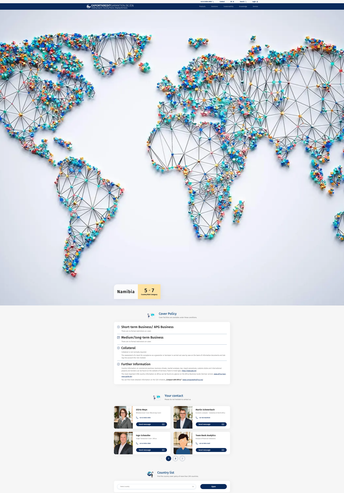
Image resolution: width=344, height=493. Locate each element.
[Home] (110, 6)
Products (202, 6)
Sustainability (228, 6)
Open (213, 486)
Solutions (214, 6)
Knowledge (243, 6)
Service (255, 6)
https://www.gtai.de (189, 371)
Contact (222, 1)
